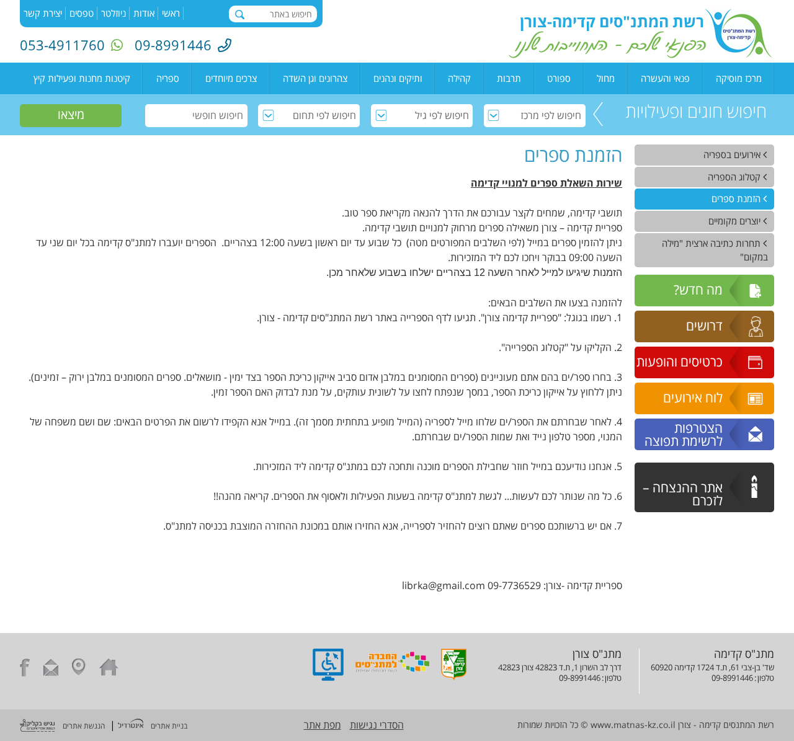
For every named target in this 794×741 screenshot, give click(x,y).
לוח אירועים (693, 397)
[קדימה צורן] (453, 677)
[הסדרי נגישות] (328, 677)
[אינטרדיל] (130, 725)
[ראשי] (108, 669)
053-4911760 (62, 44)
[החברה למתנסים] (392, 677)
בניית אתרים (169, 726)
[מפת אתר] (79, 669)
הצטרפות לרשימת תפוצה (684, 434)
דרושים (704, 325)
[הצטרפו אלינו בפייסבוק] (25, 669)
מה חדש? (698, 289)
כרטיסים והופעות (679, 361)
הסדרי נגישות (377, 725)
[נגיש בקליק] (37, 727)
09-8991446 (173, 44)
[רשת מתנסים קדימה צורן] (641, 54)
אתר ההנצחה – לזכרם (683, 494)
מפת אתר (322, 725)
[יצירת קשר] (50, 669)
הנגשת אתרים (84, 726)
